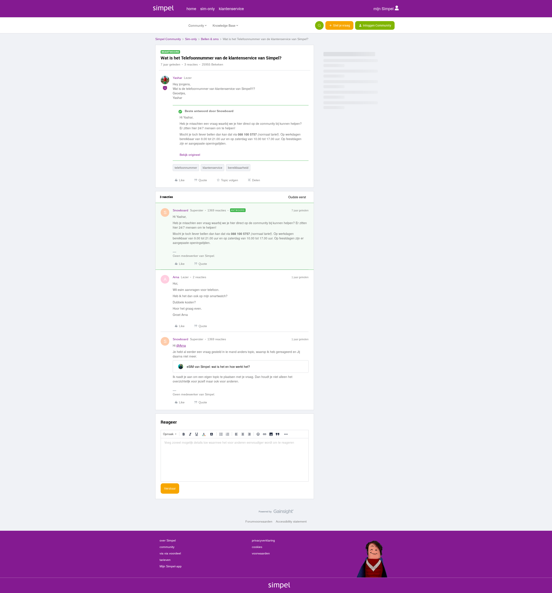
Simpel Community (168, 39)
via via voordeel (170, 553)
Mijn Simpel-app (171, 566)
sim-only (207, 8)
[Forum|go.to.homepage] (169, 25)
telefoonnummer (186, 167)
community (167, 547)
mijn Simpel (384, 8)
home (191, 8)
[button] (339, 25)
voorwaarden (261, 553)
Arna (176, 277)
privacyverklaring (263, 540)
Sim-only (191, 39)
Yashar (177, 78)
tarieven (165, 560)
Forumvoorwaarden (258, 521)
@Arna (181, 345)
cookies (257, 547)
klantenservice (231, 8)
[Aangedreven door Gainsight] (276, 512)
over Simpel (168, 540)
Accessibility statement (291, 521)
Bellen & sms (210, 39)
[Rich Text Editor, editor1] (234, 459)
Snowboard (180, 210)
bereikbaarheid (238, 167)
